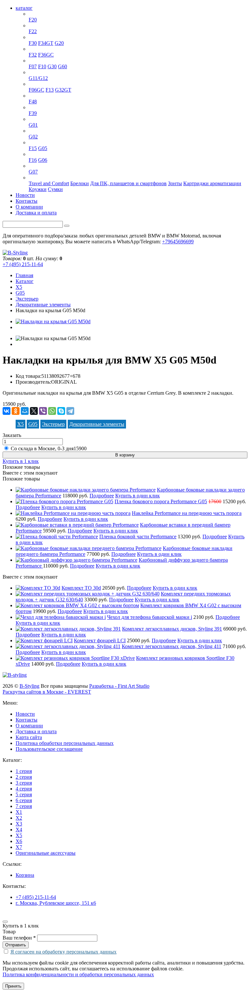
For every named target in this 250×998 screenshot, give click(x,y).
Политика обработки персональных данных (65, 743)
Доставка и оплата (36, 212)
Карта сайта (29, 737)
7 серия (37, 72)
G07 (33, 171)
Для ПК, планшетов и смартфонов (128, 183)
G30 (52, 66)
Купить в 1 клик (21, 461)
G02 (33, 136)
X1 (32, 95)
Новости (25, 195)
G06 (42, 160)
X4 (32, 131)
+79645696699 (178, 241)
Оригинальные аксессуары (59, 177)
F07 (33, 66)
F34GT (45, 43)
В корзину (125, 455)
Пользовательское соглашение (49, 749)
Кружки (38, 189)
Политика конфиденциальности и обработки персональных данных (78, 974)
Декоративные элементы (43, 304)
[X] (34, 411)
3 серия (37, 37)
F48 (33, 101)
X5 (32, 142)
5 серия (37, 60)
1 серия (37, 14)
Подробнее (102, 495)
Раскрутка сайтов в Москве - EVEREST (47, 692)
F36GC (46, 55)
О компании (29, 207)
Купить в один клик (137, 495)
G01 (33, 125)
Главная (24, 275)
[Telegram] (70, 411)
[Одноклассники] (16, 411)
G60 (62, 66)
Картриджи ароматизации (212, 183)
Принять (13, 986)
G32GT (63, 90)
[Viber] (43, 411)
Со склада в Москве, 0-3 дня (49, 448)
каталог (24, 8)
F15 (33, 148)
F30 (33, 43)
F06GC (36, 90)
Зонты (175, 183)
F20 (33, 19)
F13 (50, 90)
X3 (32, 119)
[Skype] (61, 411)
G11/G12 (38, 78)
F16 (33, 160)
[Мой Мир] (25, 411)
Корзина (25, 875)
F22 (33, 31)
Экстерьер (27, 298)
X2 (32, 107)
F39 (33, 113)
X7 (32, 166)
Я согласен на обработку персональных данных (63, 951)
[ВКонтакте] (6, 411)
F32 (33, 55)
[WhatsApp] (52, 411)
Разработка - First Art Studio (119, 686)
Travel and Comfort (49, 183)
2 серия (37, 25)
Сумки (55, 189)
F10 (42, 66)
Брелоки (79, 183)
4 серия (37, 49)
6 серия (37, 84)
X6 (32, 154)
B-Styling (29, 686)
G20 (59, 43)
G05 (42, 148)
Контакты (26, 201)
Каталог (25, 281)
